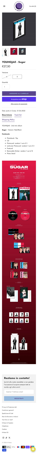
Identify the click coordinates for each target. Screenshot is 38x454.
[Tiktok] (6, 438)
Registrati (19, 398)
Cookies (4, 429)
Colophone (5, 426)
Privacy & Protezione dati (9, 407)
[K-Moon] (19, 6)
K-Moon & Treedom (7, 423)
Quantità (5, 82)
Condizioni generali (8, 410)
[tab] (7, 115)
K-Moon (9, 442)
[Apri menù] (4, 6)
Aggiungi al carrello (19, 93)
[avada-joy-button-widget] (33, 449)
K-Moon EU (5, 432)
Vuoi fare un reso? (7, 420)
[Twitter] (9, 438)
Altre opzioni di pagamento (19, 104)
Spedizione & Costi (7, 413)
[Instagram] (3, 438)
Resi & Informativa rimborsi (10, 417)
